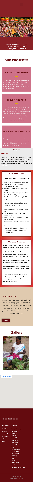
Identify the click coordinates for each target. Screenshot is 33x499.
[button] (21, 4)
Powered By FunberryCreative (16, 478)
